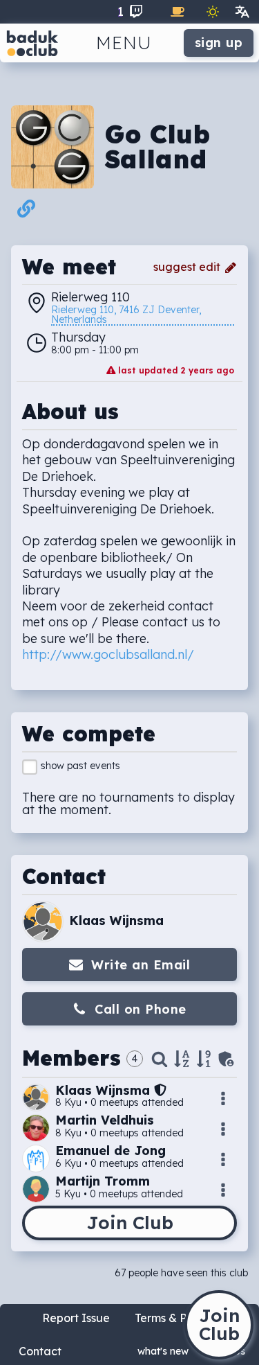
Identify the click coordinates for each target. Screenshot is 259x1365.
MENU (124, 42)
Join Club (129, 1222)
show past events (80, 765)
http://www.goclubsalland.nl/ (108, 654)
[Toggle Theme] (212, 12)
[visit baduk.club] (32, 43)
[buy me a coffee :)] (177, 12)
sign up (219, 43)
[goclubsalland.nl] (26, 212)
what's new (163, 1351)
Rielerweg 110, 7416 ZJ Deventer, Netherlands (127, 315)
